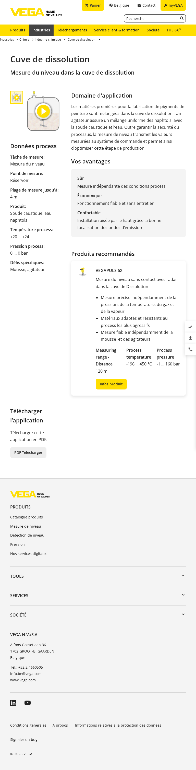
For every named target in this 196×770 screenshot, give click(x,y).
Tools (17, 576)
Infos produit (111, 384)
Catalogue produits (26, 517)
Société (153, 30)
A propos (61, 725)
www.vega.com (23, 680)
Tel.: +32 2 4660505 (26, 667)
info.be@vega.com (26, 673)
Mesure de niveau (25, 526)
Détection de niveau (27, 535)
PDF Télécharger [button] (28, 452)
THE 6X (174, 29)
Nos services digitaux (28, 553)
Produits (17, 30)
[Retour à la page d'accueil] (30, 494)
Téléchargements (72, 30)
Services (19, 595)
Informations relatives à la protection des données (118, 725)
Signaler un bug (24, 739)
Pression (17, 544)
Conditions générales (28, 725)
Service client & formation (117, 30)
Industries (41, 30)
